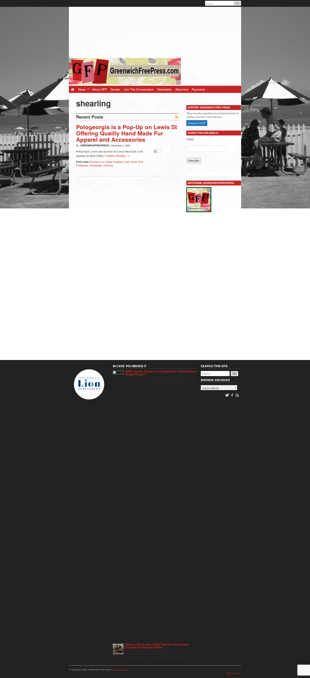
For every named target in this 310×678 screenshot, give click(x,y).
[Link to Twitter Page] (227, 395)
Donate (115, 89)
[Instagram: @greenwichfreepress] (198, 199)
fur (102, 161)
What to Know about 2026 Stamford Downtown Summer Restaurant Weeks (157, 645)
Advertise (181, 89)
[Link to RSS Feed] (238, 395)
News (82, 89)
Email (190, 139)
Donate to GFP (196, 123)
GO (237, 3)
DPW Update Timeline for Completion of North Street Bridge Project (161, 372)
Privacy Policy (121, 669)
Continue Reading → (117, 155)
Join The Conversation (139, 89)
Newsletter (164, 89)
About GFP (99, 89)
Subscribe (193, 160)
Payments (198, 89)
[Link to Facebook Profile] (232, 395)
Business (95, 161)
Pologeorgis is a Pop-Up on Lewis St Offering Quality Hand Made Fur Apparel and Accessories (126, 133)
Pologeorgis (96, 165)
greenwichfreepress (94, 145)
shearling (108, 165)
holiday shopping (114, 161)
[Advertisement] (155, 32)
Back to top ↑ (234, 673)
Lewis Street (130, 161)
